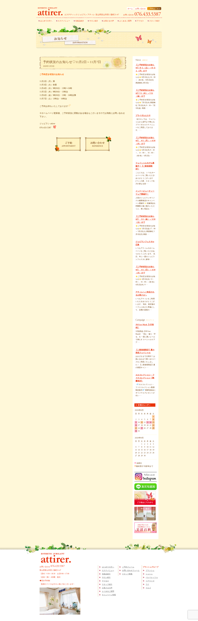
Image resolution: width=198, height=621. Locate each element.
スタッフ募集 (127, 574)
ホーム (130, 9)
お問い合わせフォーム (130, 570)
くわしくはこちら (142, 85)
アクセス (140, 21)
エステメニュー (64, 21)
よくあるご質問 (125, 21)
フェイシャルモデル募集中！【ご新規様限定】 (145, 166)
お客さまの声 (108, 21)
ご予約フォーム (128, 567)
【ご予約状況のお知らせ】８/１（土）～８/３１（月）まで (146, 68)
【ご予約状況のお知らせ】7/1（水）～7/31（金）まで (145, 93)
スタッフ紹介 (154, 21)
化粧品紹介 (79, 21)
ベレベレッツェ (152, 577)
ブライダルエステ (143, 115)
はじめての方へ (46, 21)
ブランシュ (150, 570)
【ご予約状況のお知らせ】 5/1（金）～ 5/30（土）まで (145, 219)
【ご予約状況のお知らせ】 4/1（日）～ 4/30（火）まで (145, 270)
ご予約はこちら (154, 9)
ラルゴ (148, 588)
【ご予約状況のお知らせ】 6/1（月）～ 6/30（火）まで (145, 141)
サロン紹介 (93, 21)
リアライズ (150, 581)
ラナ (147, 584)
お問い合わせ (140, 9)
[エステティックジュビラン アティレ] (50, 12)
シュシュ (149, 574)
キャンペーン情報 (109, 595)
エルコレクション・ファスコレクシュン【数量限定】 (145, 378)
